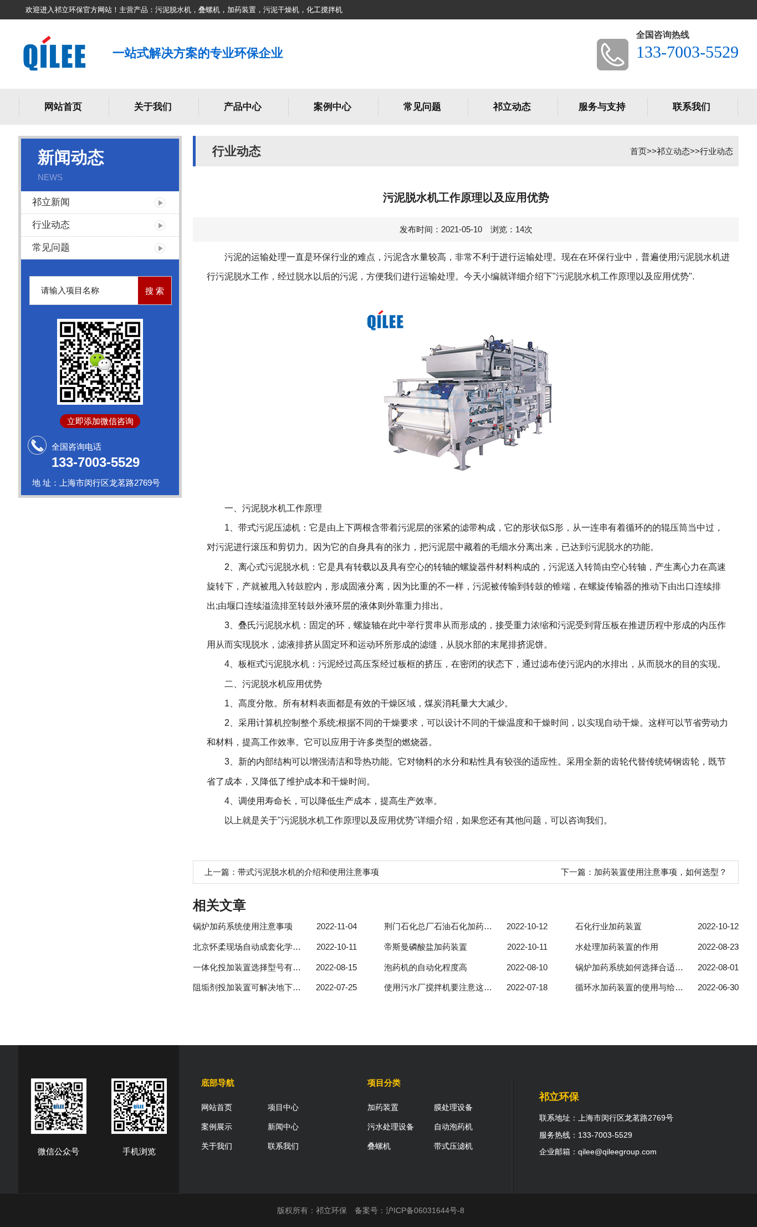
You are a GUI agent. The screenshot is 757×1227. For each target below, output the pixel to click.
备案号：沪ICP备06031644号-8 (409, 1210)
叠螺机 (379, 1146)
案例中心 (332, 106)
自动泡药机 (453, 1126)
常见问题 (422, 106)
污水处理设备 (390, 1126)
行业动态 (51, 225)
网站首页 (63, 106)
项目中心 (283, 1107)
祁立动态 (512, 106)
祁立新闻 (51, 202)
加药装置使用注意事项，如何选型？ (660, 872)
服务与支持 (602, 106)
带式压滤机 (453, 1146)
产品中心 (243, 106)
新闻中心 (283, 1126)
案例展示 (216, 1126)
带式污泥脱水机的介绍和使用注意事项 (308, 872)
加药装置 (382, 1107)
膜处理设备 (453, 1107)
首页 (638, 151)
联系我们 (691, 106)
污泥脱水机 (264, 508)
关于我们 (153, 106)
